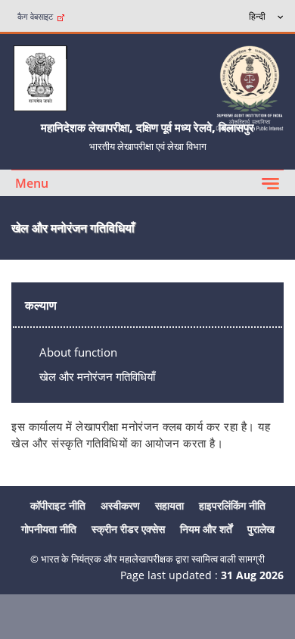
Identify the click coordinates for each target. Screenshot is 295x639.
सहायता (169, 505)
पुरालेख (261, 529)
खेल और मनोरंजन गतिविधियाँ (97, 376)
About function (78, 352)
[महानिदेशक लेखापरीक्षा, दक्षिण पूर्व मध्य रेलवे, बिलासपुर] (40, 77)
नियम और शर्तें (206, 529)
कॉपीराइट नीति (57, 505)
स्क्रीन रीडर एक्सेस (128, 529)
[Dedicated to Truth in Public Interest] (250, 86)
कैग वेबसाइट (37, 16)
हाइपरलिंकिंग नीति (232, 505)
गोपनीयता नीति (48, 529)
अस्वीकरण (120, 505)
